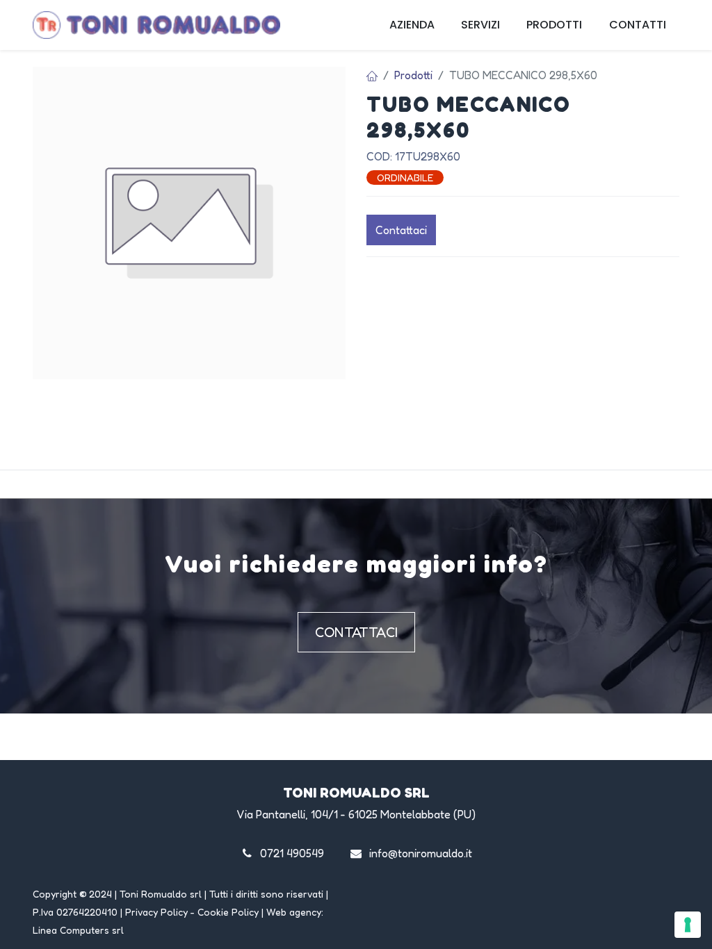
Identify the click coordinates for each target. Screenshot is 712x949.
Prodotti (413, 75)
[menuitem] (412, 25)
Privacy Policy (156, 912)
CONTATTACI (356, 632)
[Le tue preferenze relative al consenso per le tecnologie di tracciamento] (687, 924)
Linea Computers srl (78, 930)
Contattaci (401, 230)
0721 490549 (292, 853)
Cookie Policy (228, 912)
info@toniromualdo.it (420, 853)
